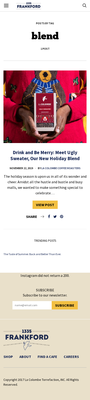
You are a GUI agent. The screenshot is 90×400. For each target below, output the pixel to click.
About (25, 356)
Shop (8, 356)
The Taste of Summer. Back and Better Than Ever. (32, 254)
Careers (71, 356)
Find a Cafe (47, 356)
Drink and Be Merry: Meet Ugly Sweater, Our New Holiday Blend (45, 155)
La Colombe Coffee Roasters (61, 168)
